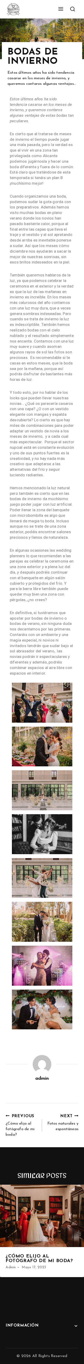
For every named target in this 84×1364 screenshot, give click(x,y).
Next (78, 1231)
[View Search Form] (72, 9)
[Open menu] (61, 9)
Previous (6, 1231)
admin (42, 1078)
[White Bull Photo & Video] (13, 9)
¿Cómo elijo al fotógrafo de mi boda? (20, 1125)
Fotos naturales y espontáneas (62, 1122)
